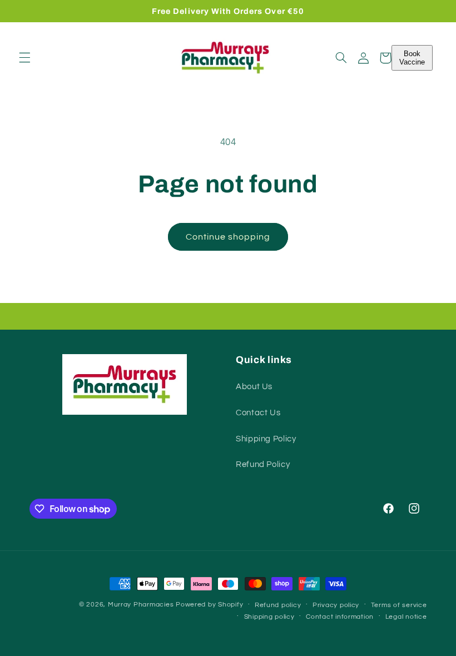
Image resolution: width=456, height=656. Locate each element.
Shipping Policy (266, 439)
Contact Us (258, 413)
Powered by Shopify (209, 605)
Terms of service (399, 605)
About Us (254, 386)
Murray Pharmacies (141, 605)
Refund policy (278, 605)
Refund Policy (263, 464)
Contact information (340, 617)
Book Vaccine (412, 57)
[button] (24, 58)
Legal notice (406, 617)
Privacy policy (336, 605)
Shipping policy (269, 617)
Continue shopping (228, 236)
